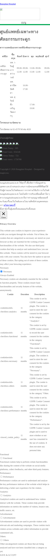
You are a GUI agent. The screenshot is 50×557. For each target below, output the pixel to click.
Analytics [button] (4, 492)
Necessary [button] (4, 268)
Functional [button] (4, 454)
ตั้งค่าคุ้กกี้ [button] (4, 209)
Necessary (7, 271)
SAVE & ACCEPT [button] (8, 555)
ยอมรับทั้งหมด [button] (28, 209)
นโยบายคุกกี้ (9, 205)
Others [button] (3, 536)
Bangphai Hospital (8, 4)
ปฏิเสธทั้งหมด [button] (15, 209)
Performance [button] (5, 473)
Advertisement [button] (6, 514)
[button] (25, 22)
